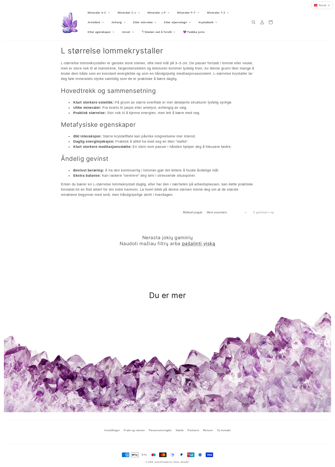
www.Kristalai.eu (163, 462)
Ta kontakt (224, 430)
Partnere (193, 430)
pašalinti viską (198, 243)
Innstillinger (112, 430)
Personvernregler (160, 430)
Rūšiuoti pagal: (193, 212)
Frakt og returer (134, 430)
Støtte (180, 430)
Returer (208, 430)
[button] (253, 22)
